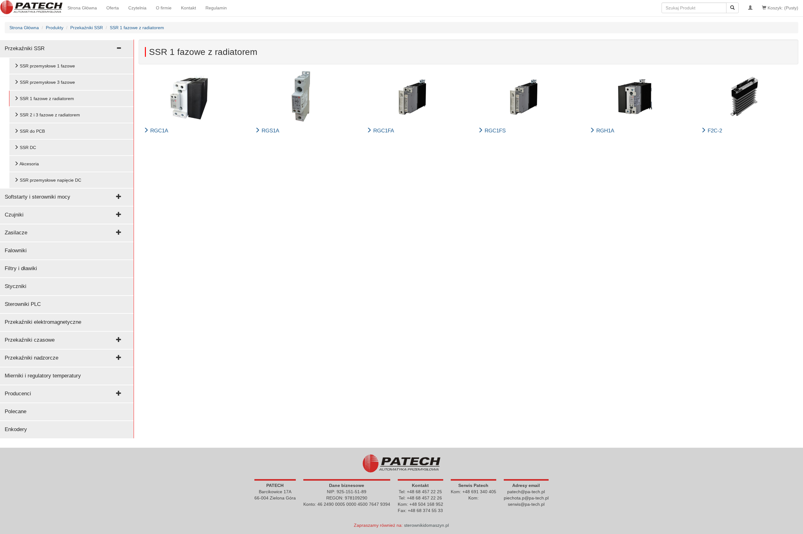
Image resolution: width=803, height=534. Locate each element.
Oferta (112, 7)
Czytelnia (137, 7)
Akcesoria (29, 163)
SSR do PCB (32, 131)
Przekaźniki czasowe (30, 340)
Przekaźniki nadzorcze (31, 358)
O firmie (164, 7)
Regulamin (216, 7)
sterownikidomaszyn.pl (426, 525)
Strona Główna (82, 7)
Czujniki (14, 215)
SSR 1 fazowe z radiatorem (46, 98)
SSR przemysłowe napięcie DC (50, 180)
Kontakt (188, 7)
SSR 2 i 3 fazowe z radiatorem (49, 114)
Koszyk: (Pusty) (782, 7)
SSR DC (27, 147)
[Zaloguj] (750, 8)
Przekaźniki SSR (25, 48)
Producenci (18, 394)
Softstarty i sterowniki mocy (37, 197)
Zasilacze (16, 233)
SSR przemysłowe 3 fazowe (47, 82)
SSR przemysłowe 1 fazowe (47, 65)
